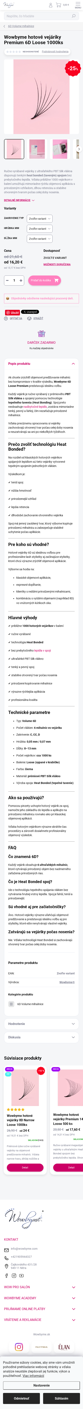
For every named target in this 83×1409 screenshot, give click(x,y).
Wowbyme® (67, 982)
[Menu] (78, 5)
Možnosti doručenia (57, 264)
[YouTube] (22, 1275)
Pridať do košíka (41, 280)
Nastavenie (41, 1385)
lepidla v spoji (42, 650)
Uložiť (15, 313)
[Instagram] (14, 1275)
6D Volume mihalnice (30, 1004)
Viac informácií (33, 1376)
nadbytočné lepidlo (35, 406)
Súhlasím (61, 1398)
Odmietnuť (21, 1398)
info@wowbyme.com (24, 1248)
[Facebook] (7, 1275)
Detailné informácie (17, 200)
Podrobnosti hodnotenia (55, 51)
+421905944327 (21, 1256)
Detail (25, 1167)
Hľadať (74, 16)
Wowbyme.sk (41, 1334)
